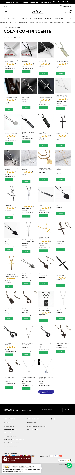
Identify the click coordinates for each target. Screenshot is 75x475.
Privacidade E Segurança (10, 429)
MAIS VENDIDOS (13, 18)
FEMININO (48, 18)
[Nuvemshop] (65, 465)
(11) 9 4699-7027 (31, 422)
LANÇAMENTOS (26, 18)
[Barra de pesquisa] (6, 12)
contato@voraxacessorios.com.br (36, 426)
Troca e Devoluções (9, 426)
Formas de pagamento (10, 436)
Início (5, 27)
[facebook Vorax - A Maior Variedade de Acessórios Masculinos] (6, 6)
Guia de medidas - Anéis (10, 446)
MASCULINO (38, 18)
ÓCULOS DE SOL (60, 18)
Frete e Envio (7, 432)
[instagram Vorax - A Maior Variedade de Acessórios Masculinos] (4, 6)
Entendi (21, 471)
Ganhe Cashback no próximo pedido (14, 439)
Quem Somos (7, 422)
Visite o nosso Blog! (32, 429)
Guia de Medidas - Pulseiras (11, 442)
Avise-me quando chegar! (46, 391)
